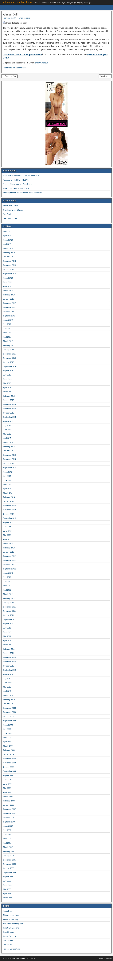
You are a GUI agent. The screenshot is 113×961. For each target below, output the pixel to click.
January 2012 (8, 603)
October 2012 (8, 565)
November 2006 (9, 864)
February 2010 (9, 700)
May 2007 (7, 839)
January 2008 (8, 805)
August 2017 (8, 320)
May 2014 (7, 484)
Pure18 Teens (8, 932)
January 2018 (8, 299)
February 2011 (8, 649)
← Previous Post (9, 76)
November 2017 (9, 307)
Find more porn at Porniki (14, 67)
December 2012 (9, 556)
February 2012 (9, 598)
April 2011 (7, 641)
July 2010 (7, 678)
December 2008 (9, 759)
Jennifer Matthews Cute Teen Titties (17, 184)
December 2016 (9, 354)
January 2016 (8, 400)
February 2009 (9, 750)
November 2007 (9, 813)
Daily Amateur (41, 63)
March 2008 (8, 797)
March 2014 (8, 493)
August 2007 (8, 826)
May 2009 (7, 737)
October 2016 (8, 362)
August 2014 (8, 472)
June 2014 (7, 480)
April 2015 (7, 438)
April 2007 (7, 843)
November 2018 (9, 265)
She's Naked (8, 940)
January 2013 (8, 552)
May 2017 (7, 333)
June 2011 (7, 632)
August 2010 (8, 674)
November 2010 (9, 662)
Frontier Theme (105, 958)
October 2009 (8, 716)
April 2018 (7, 286)
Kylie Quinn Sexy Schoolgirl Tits (16, 188)
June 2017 (7, 329)
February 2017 (9, 345)
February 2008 (9, 801)
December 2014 (9, 455)
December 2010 (9, 657)
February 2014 (9, 497)
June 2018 (7, 282)
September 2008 (9, 771)
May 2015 (7, 434)
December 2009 (9, 708)
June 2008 (7, 784)
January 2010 (8, 704)
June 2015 (7, 430)
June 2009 (7, 733)
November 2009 (9, 712)
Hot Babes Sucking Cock (13, 924)
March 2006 (8, 898)
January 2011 (8, 653)
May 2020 (7, 231)
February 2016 (9, 396)
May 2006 (7, 889)
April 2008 (7, 792)
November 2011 (9, 611)
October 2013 (8, 514)
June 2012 (7, 582)
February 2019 (9, 253)
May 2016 (7, 383)
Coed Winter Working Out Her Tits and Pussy (21, 176)
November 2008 (9, 763)
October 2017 (8, 312)
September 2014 (9, 468)
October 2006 (8, 868)
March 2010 (8, 695)
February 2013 (9, 548)
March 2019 (8, 248)
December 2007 (9, 809)
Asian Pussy (8, 911)
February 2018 (9, 295)
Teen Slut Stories (10, 218)
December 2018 (9, 261)
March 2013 (8, 544)
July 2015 (7, 425)
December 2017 (9, 303)
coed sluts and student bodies (17, 2)
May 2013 (7, 535)
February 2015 (9, 447)
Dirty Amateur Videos (11, 915)
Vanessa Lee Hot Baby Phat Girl (16, 180)
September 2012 (9, 569)
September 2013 (9, 518)
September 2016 (9, 366)
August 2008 (8, 775)
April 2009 (7, 742)
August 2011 (8, 624)
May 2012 (7, 586)
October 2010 (8, 666)
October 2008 (8, 767)
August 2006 (8, 877)
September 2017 (9, 316)
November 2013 (9, 510)
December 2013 (9, 506)
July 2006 (7, 881)
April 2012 (7, 590)
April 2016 (7, 388)
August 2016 (8, 371)
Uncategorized (24, 18)
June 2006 (7, 885)
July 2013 (7, 527)
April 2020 (7, 236)
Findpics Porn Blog (10, 919)
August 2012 (8, 573)
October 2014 (8, 463)
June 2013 (7, 531)
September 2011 (9, 619)
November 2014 (9, 459)
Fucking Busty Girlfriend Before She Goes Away (22, 193)
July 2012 (7, 577)
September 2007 (9, 822)
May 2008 (7, 788)
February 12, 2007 (10, 18)
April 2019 (7, 244)
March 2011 (7, 645)
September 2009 (9, 721)
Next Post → (105, 76)
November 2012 (9, 560)
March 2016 (8, 392)
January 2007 (8, 856)
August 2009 (8, 725)
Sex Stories (8, 214)
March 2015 (8, 442)
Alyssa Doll (10, 14)
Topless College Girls (11, 949)
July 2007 (7, 830)
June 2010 (7, 683)
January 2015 (8, 451)
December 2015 (9, 404)
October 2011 (8, 615)
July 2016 (7, 375)
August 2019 (8, 240)
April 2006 (7, 894)
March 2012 (8, 594)
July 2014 (7, 476)
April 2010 (7, 691)
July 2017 (7, 324)
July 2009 (7, 729)
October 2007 (8, 818)
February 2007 (9, 851)
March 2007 (8, 847)
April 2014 (7, 489)
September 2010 (9, 670)
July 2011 (7, 628)
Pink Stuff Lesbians (11, 928)
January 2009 (8, 754)
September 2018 (9, 274)
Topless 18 (7, 945)
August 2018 (8, 278)
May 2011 (7, 636)
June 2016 (7, 379)
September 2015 (9, 417)
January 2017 (8, 350)
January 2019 (8, 257)
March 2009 (8, 746)
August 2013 (8, 522)
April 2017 (7, 337)
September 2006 (9, 872)
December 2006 (9, 860)
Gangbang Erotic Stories (13, 210)
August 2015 (8, 421)
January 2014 (8, 501)
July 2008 (7, 780)
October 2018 (8, 269)
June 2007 (7, 835)
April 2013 (7, 539)
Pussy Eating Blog (10, 936)
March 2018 (8, 291)
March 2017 (8, 341)
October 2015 (8, 413)
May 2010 (7, 687)
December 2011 (9, 607)
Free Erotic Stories (10, 206)
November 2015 (9, 409)
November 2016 (9, 358)
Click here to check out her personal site (22, 54)
